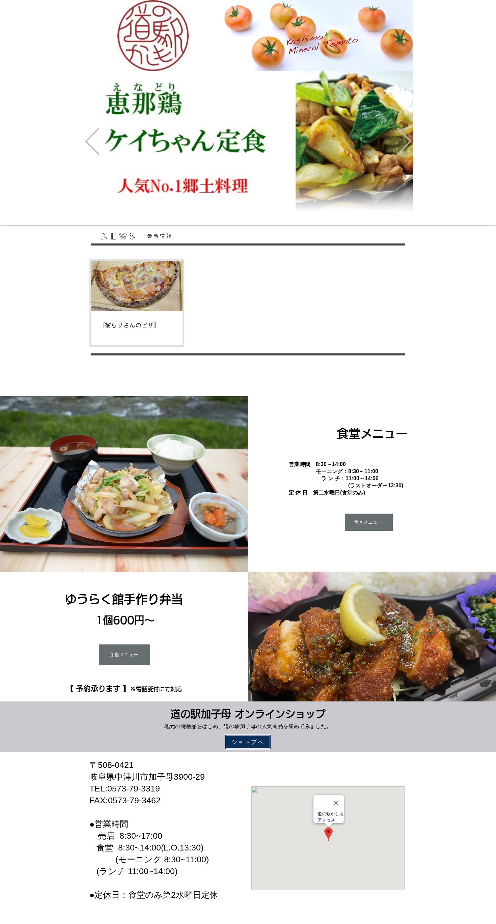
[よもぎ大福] (244, 202)
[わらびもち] (251, 202)
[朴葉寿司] (237, 202)
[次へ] (404, 142)
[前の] (92, 142)
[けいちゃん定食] (259, 202)
